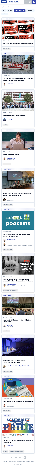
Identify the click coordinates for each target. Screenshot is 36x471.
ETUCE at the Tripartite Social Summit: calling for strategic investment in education (18, 79)
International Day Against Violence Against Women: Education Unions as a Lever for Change (18, 280)
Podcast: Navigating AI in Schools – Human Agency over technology (16, 235)
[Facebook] (11, 457)
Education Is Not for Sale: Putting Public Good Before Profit (17, 321)
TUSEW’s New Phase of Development (14, 115)
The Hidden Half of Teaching (11, 155)
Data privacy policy (18, 464)
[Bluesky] (16, 457)
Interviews (30, 10)
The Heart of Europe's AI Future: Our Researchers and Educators (14, 361)
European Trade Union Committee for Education (12, 2)
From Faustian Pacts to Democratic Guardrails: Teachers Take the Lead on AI (17, 194)
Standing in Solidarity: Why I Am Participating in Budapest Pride (18, 441)
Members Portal (34, 2)
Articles (10, 10)
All (3, 10)
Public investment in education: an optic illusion (18, 401)
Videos (4, 14)
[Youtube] (20, 457)
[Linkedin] (25, 457)
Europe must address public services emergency (18, 44)
